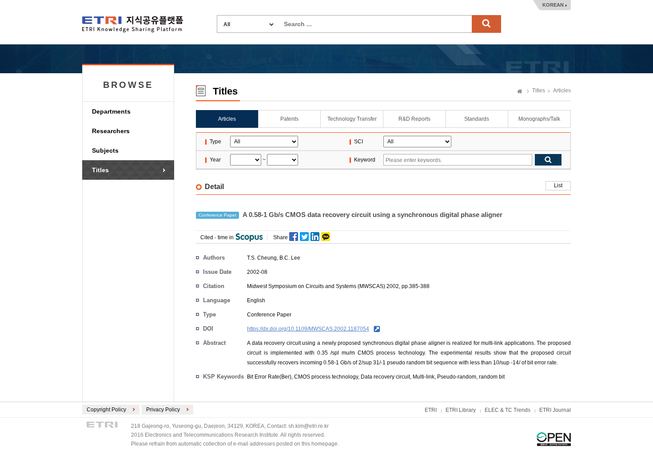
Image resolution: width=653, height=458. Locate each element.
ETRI (431, 410)
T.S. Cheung (262, 258)
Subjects (105, 150)
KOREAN (553, 5)
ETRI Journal (555, 410)
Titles (100, 170)
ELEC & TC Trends (507, 410)
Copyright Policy (106, 410)
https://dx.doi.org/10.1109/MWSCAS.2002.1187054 (308, 329)
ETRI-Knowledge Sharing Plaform (132, 24)
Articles (562, 90)
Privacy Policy (163, 410)
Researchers (111, 130)
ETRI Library (461, 410)
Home (519, 91)
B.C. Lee (289, 258)
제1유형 (554, 439)
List (558, 185)
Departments (111, 111)
